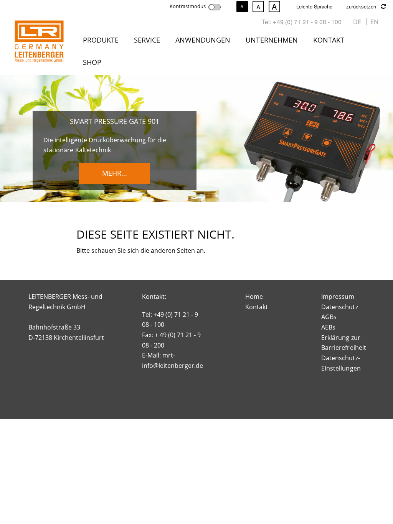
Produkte (101, 39)
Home (254, 296)
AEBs (328, 327)
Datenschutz (339, 307)
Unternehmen (271, 39)
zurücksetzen (362, 6)
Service (147, 39)
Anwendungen (202, 39)
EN (374, 22)
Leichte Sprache (314, 6)
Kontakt (328, 39)
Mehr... (114, 173)
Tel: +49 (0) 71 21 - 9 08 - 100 (302, 21)
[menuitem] (102, 41)
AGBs (329, 317)
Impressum (337, 296)
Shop (92, 62)
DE (357, 22)
